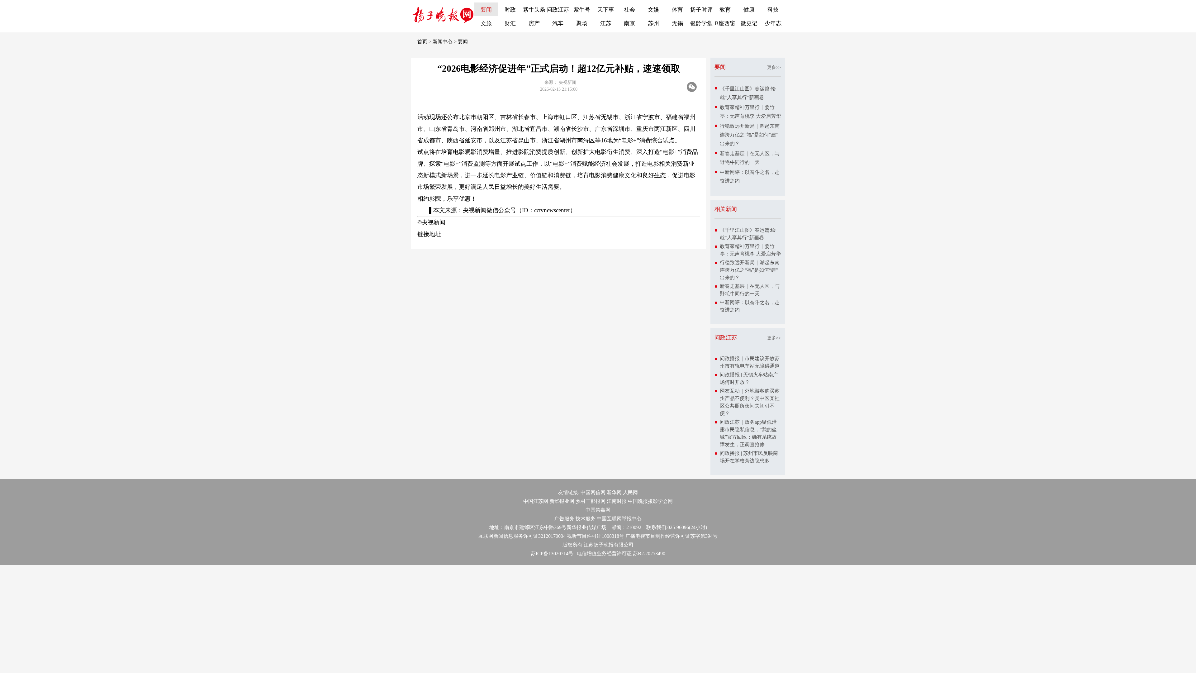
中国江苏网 (535, 501)
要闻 (486, 10)
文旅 (486, 23)
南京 (629, 23)
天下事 (605, 10)
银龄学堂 (701, 23)
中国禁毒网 (598, 510)
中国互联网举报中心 (619, 518)
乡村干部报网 (590, 501)
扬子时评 (701, 10)
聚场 (581, 23)
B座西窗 (725, 23)
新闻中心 (443, 41)
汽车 (557, 23)
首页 (422, 41)
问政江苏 (558, 10)
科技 (773, 10)
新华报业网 (561, 501)
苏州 (653, 23)
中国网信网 (593, 492)
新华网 (614, 492)
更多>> (774, 67)
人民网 (630, 492)
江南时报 (617, 501)
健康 (749, 10)
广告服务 (564, 518)
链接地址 (429, 234)
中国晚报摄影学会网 (650, 501)
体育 (677, 10)
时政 (510, 10)
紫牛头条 (534, 10)
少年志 (773, 23)
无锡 (677, 23)
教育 (725, 10)
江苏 (605, 23)
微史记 (749, 23)
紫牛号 (581, 10)
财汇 (510, 23)
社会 (629, 10)
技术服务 (586, 518)
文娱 (653, 10)
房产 (534, 23)
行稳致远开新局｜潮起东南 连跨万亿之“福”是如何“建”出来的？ (750, 134)
